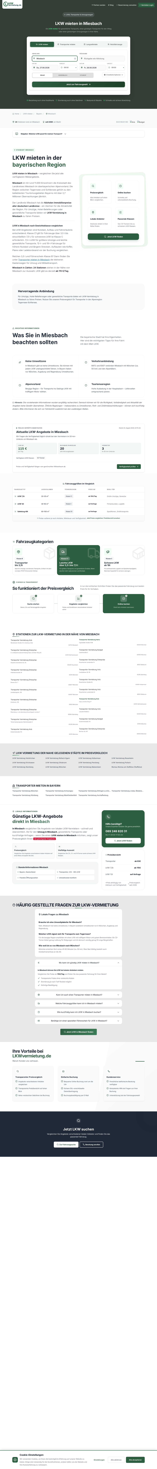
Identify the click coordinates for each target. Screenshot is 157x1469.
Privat (42, 75)
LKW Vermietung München (56, 767)
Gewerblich (62, 75)
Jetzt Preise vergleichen (95, 518)
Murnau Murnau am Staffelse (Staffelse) (127, 767)
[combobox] (68, 67)
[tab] (42, 44)
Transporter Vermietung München (25, 791)
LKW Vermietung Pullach (121, 763)
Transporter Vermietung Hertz (89, 640)
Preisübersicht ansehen (112, 518)
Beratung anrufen (92, 1144)
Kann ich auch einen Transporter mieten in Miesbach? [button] (79, 995)
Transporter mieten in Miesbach (34, 259)
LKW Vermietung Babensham (89, 767)
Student (83, 75)
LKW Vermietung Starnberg (22, 767)
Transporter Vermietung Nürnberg (25, 795)
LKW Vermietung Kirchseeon (23, 763)
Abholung (36, 53)
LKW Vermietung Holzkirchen (23, 758)
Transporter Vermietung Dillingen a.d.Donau (94, 791)
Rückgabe (83, 53)
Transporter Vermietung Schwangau (59, 791)
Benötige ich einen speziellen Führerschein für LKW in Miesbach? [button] (79, 1021)
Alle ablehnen (116, 1460)
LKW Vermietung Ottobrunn (56, 763)
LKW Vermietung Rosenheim (122, 758)
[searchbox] (54, 58)
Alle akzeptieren (135, 1460)
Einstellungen (99, 1460)
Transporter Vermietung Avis (89, 699)
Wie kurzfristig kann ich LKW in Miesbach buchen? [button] (79, 1012)
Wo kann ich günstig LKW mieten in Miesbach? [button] (79, 963)
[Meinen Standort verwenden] (75, 58)
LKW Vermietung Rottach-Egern (58, 758)
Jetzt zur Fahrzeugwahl (77, 84)
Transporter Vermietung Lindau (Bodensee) (128, 791)
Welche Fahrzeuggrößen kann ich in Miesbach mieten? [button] (79, 1003)
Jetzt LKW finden (115, 237)
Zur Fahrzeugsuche (67, 1144)
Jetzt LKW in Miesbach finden (79, 1032)
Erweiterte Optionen (113, 75)
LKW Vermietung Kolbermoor (89, 758)
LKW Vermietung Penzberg (88, 763)
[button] (41, 133)
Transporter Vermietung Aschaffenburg (93, 795)
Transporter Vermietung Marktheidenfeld (61, 795)
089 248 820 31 (116, 831)
